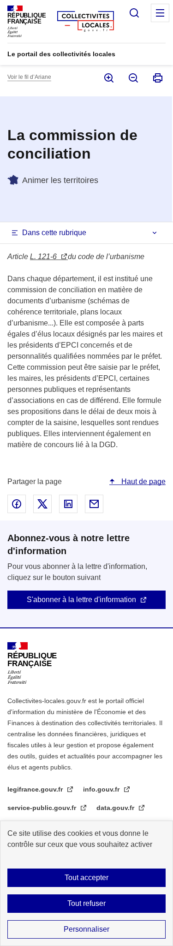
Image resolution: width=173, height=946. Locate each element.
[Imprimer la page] (157, 78)
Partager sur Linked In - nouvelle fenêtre (68, 504)
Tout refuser (86, 903)
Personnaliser (86, 929)
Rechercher (134, 13)
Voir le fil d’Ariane (29, 77)
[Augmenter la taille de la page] (108, 78)
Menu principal (160, 13)
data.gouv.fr (116, 807)
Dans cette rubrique (54, 232)
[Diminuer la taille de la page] (132, 78)
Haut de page (142, 481)
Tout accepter (86, 877)
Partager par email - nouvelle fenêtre (94, 504)
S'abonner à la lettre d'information (81, 599)
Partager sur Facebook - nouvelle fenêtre (16, 504)
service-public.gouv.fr (42, 807)
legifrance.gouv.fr (36, 789)
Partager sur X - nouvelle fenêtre (42, 504)
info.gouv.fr (102, 789)
